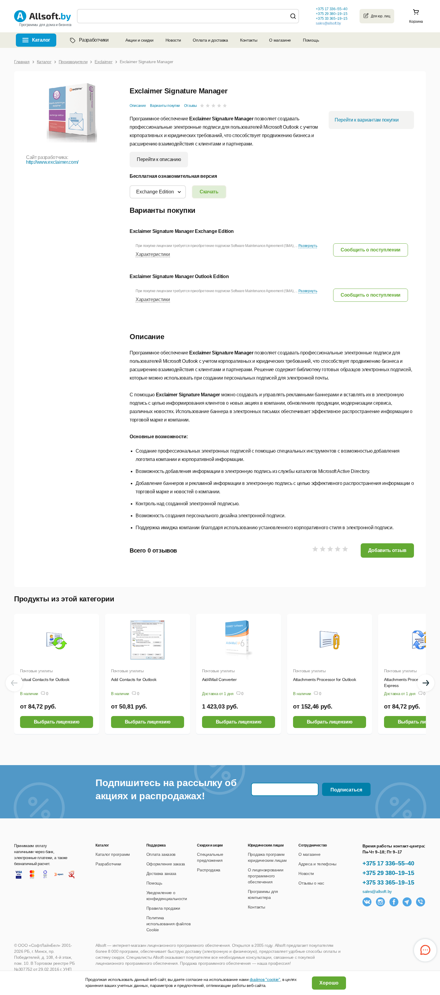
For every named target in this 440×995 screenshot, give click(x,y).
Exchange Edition (155, 191)
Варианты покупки (165, 106)
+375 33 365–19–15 (388, 882)
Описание (138, 106)
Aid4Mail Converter (219, 679)
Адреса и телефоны (317, 863)
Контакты (248, 40)
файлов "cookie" (265, 979)
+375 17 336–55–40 (388, 863)
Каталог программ (112, 854)
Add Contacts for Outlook (133, 679)
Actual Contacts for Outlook (44, 679)
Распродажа (208, 869)
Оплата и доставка (210, 40)
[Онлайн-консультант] (425, 950)
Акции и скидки (139, 40)
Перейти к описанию (159, 159)
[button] (370, 249)
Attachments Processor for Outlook (324, 679)
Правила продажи (163, 908)
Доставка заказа (161, 873)
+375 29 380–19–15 (388, 873)
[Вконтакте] (366, 901)
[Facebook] (393, 901)
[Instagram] (380, 901)
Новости (173, 40)
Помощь (311, 40)
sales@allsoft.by (328, 23)
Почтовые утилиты (36, 671)
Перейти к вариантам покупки (366, 119)
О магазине (280, 40)
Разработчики (93, 40)
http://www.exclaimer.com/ (52, 162)
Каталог (41, 40)
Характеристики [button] (153, 254)
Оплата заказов (161, 854)
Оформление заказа (165, 863)
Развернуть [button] (307, 246)
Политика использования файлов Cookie (168, 923)
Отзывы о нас (311, 883)
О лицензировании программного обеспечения (265, 875)
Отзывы (190, 106)
